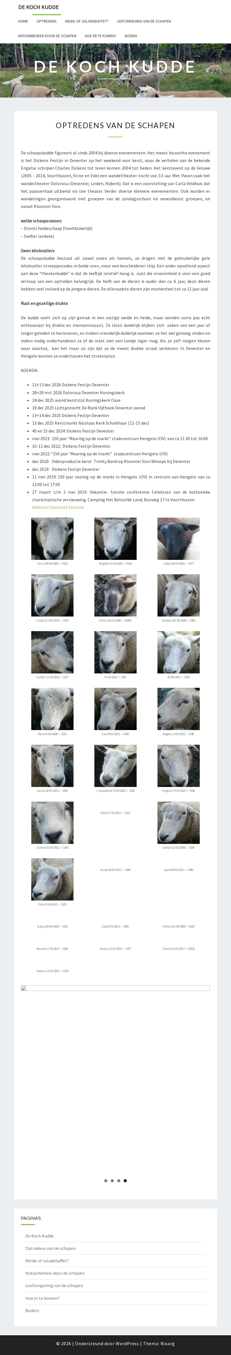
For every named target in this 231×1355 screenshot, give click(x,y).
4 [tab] (125, 1180)
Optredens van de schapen (50, 1248)
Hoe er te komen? (100, 35)
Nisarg (168, 1343)
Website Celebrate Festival (58, 507)
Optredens (47, 21)
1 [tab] (105, 1180)
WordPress (127, 1343)
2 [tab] (112, 1180)
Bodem (131, 35)
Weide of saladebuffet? (86, 21)
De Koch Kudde (38, 6)
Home (23, 21)
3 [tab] (118, 1180)
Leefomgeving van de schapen (144, 21)
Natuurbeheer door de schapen (47, 35)
